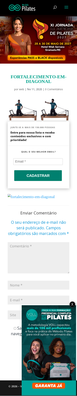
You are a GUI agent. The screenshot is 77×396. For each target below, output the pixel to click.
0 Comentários (54, 89)
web (21, 89)
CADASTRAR (38, 176)
